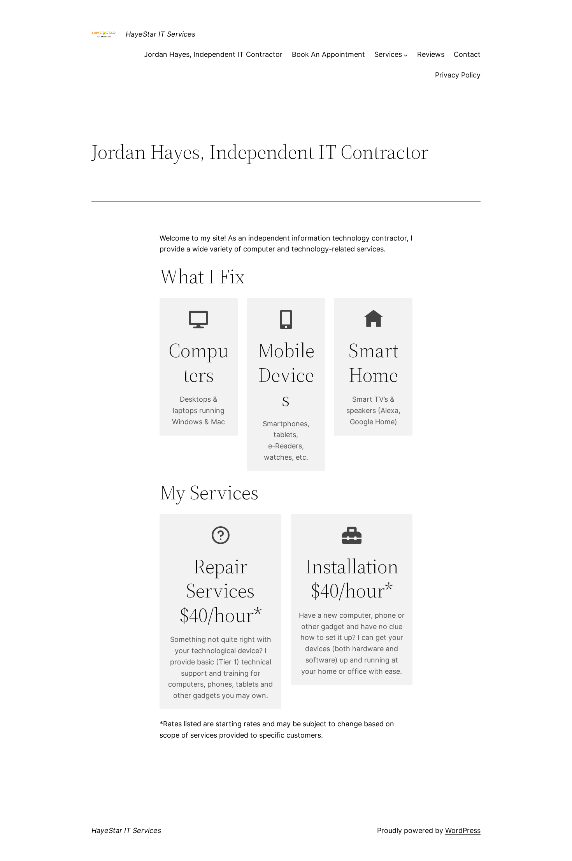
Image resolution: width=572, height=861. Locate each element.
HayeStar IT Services (160, 34)
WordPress (463, 830)
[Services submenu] (406, 55)
